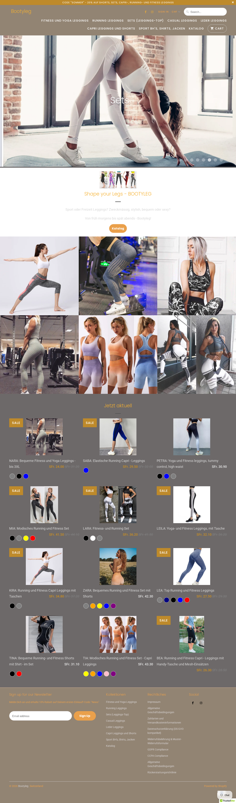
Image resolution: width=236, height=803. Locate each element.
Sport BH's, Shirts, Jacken (162, 29)
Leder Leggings (214, 21)
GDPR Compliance (158, 749)
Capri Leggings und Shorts (111, 29)
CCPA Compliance (158, 755)
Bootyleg (21, 11)
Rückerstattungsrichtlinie (162, 772)
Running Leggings (108, 21)
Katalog (196, 29)
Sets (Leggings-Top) (145, 21)
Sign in (163, 11)
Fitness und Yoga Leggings (65, 21)
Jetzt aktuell (118, 405)
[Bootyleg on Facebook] (146, 12)
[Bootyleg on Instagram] (152, 12)
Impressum (154, 701)
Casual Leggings (182, 21)
